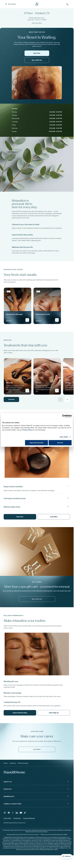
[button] (37, 486)
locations (13, 763)
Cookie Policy (17, 818)
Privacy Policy (7, 818)
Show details (64, 437)
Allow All (60, 442)
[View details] (27, 320)
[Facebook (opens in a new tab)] (9, 813)
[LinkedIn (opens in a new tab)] (17, 813)
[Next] (67, 399)
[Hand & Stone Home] (37, 4)
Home (6, 763)
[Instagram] (5, 813)
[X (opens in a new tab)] (13, 813)
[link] (17, 306)
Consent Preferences (29, 818)
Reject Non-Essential (36, 442)
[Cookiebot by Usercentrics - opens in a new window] (64, 416)
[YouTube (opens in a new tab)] (21, 813)
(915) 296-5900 (37, 23)
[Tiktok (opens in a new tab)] (25, 813)
